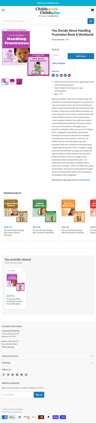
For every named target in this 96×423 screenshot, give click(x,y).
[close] (24, 270)
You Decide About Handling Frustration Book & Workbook (14, 301)
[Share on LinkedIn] (65, 75)
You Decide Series (83, 180)
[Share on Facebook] (53, 75)
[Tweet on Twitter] (57, 75)
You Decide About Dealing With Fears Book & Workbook (72, 231)
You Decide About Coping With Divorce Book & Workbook (14, 232)
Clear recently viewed (13, 263)
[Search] (91, 21)
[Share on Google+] (61, 75)
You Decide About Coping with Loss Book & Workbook (43, 231)
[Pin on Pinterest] (69, 75)
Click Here (10, 347)
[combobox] (45, 21)
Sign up (39, 394)
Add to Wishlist (58, 63)
